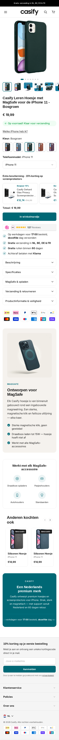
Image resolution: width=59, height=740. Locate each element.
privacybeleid (48, 675)
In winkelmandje (29, 216)
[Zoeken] (45, 12)
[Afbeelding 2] (25, 79)
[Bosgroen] (29, 147)
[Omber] (40, 147)
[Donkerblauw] (18, 147)
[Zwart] (7, 147)
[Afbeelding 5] (32, 79)
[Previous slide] (45, 520)
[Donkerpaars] (51, 147)
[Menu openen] (5, 12)
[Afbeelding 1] (22, 79)
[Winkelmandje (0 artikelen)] (53, 12)
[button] (29, 687)
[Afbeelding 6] (35, 79)
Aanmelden (29, 669)
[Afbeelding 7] (37, 79)
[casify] (29, 12)
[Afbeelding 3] (28, 79)
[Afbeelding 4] (30, 79)
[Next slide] (50, 520)
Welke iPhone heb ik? (15, 131)
